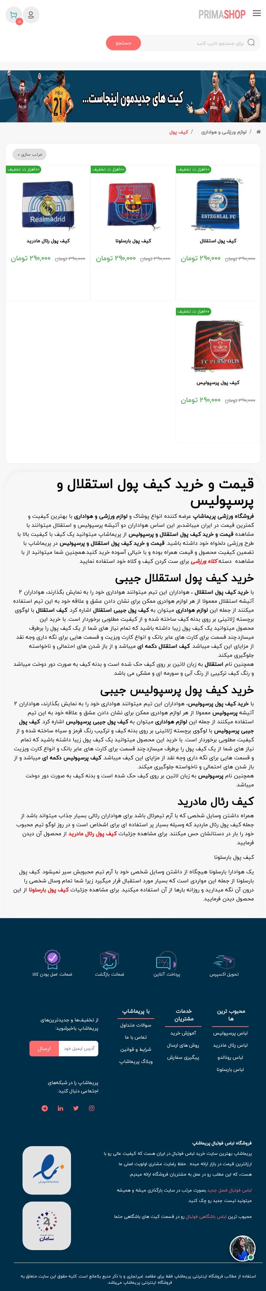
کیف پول (178, 132)
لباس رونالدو (230, 1057)
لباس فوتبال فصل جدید (229, 1190)
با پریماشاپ (136, 1011)
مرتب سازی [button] (31, 154)
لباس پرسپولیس (230, 1033)
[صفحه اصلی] (258, 132)
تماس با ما (136, 1037)
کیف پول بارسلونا (133, 241)
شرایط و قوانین (136, 1049)
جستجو (123, 42)
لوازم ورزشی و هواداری (224, 132)
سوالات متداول (135, 1025)
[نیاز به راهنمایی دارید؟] (243, 1246)
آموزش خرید (183, 1033)
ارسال (44, 1048)
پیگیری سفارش (183, 1057)
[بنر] (133, 96)
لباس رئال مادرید (230, 1045)
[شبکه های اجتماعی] (91, 1109)
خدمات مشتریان (183, 1015)
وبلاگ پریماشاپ (136, 1061)
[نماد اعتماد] (46, 1169)
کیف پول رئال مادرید (48, 241)
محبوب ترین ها (230, 1015)
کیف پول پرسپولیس (217, 382)
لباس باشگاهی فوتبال (206, 1216)
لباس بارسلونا (230, 1069)
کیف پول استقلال (218, 241)
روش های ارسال (183, 1045)
